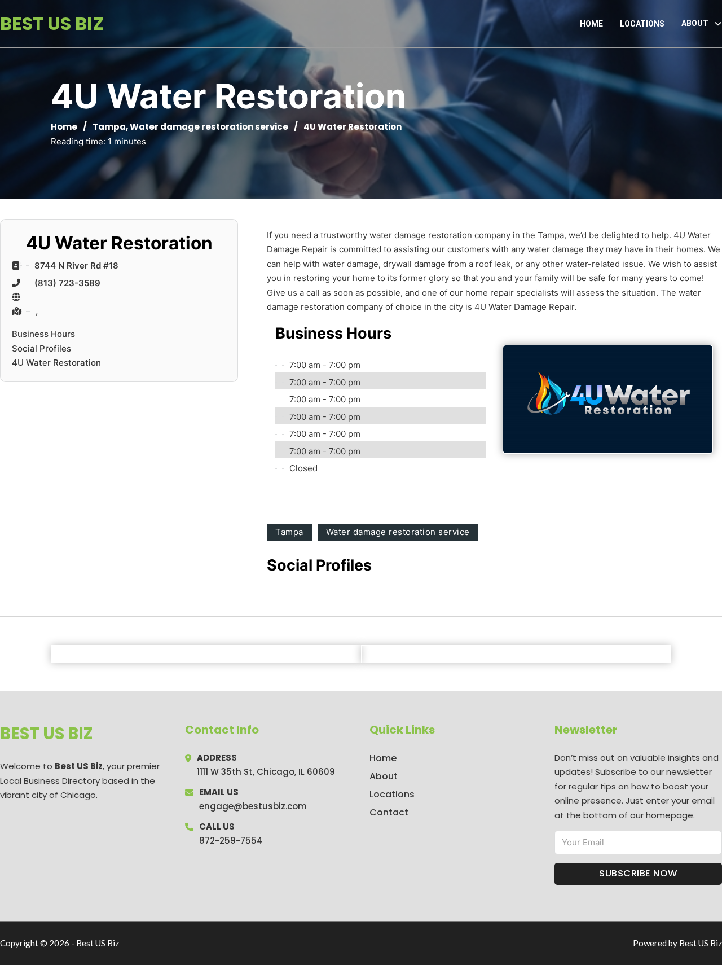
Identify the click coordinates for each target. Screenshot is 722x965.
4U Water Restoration (56, 362)
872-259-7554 (231, 840)
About (383, 776)
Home (591, 23)
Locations (642, 23)
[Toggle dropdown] (718, 24)
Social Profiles (41, 348)
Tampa (109, 127)
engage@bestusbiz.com (253, 806)
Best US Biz (52, 23)
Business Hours (43, 333)
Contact (388, 812)
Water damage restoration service (209, 127)
